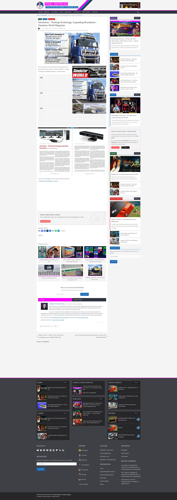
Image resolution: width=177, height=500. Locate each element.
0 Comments (64, 28)
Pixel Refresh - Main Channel (106, 450)
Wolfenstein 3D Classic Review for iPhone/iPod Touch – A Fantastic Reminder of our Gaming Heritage (130, 467)
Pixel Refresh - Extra (104, 456)
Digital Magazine (42, 30)
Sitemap (101, 484)
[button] (138, 12)
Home (41, 12)
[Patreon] (48, 326)
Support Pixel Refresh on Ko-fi (107, 474)
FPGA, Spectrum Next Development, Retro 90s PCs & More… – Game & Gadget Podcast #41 (92, 413)
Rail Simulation (66, 30)
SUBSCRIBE (113, 261)
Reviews (68, 12)
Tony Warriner (124, 456)
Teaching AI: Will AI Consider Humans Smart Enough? (129, 241)
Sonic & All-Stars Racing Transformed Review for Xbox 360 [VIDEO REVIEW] (90, 336)
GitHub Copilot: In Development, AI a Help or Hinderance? (128, 234)
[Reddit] (55, 326)
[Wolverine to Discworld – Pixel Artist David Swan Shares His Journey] (114, 60)
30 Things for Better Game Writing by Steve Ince (128, 66)
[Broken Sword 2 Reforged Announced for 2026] (125, 164)
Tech (62, 12)
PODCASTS (86, 392)
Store (95, 12)
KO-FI (115, 147)
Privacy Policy (103, 478)
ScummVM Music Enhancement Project (60, 317)
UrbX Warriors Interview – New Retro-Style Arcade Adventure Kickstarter (129, 81)
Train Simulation (85, 30)
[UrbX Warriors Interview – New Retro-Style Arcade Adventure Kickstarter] (114, 81)
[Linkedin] (50, 326)
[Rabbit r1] (112, 427)
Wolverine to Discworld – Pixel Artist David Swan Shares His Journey (128, 59)
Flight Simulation (51, 30)
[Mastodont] (43, 326)
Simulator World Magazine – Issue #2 (48, 181)
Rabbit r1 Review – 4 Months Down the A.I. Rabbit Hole (123, 220)
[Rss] (57, 326)
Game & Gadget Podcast (82, 317)
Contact (101, 468)
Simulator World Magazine (77, 30)
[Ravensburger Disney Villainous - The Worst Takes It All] (112, 419)
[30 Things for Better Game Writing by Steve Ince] (114, 67)
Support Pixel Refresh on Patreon (107, 471)
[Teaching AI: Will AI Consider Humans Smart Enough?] (114, 241)
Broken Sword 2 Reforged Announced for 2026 (124, 174)
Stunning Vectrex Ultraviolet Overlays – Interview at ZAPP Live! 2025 (129, 88)
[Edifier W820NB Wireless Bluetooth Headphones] (112, 436)
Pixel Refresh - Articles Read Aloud (108, 459)
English (46, 30)
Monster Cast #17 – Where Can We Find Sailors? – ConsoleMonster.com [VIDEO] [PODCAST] (51, 336)
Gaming (56, 12)
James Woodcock (43, 28)
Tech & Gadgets (44, 15)
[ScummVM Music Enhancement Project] (130, 2)
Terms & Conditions (104, 481)
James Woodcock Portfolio (58, 320)
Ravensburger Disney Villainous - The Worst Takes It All (126, 419)
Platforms (87, 12)
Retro (47, 12)
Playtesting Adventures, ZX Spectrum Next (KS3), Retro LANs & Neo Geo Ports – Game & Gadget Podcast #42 (124, 41)
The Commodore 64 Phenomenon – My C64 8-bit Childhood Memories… (129, 74)
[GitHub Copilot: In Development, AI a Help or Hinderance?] (114, 234)
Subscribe (84, 294)
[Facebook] (53, 326)
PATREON (125, 147)
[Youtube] (41, 326)
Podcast (77, 12)
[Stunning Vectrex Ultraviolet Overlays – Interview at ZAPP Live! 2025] (114, 88)
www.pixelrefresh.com (99, 322)
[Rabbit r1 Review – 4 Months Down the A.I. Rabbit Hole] (125, 209)
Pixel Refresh (56, 3)
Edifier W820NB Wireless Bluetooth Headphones (126, 435)
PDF (63, 30)
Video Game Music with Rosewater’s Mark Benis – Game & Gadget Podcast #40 (92, 421)
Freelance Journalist (66, 494)
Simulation (71, 30)
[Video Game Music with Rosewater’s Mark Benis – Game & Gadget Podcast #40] (77, 422)
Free (55, 30)
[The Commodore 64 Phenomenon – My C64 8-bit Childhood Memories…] (114, 74)
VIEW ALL (137, 18)
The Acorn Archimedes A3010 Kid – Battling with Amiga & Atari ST (129, 481)
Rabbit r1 (120, 427)
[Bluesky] (46, 326)
